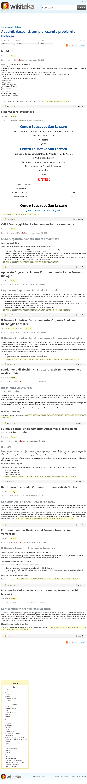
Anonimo (11, 328)
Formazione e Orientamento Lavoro (16, 739)
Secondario (8, 691)
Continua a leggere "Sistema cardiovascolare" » (21, 214)
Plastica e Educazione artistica (14, 762)
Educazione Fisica (10, 758)
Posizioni (7, 51)
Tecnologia (8, 751)
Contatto (83, 777)
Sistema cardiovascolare (17, 111)
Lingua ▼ (83, 1)
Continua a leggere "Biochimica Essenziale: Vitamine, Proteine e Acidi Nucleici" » (46, 519)
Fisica (6, 718)
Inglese (7, 722)
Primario (7, 689)
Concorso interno (10, 699)
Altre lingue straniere (11, 749)
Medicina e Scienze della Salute (15, 737)
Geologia (7, 753)
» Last (82, 45)
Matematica (8, 714)
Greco (7, 747)
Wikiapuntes (36, 777)
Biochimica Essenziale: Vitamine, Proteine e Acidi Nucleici (39, 487)
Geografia (8, 724)
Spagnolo (8, 743)
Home (3, 27)
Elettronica (8, 728)
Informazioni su (65, 777)
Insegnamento (9, 735)
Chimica (7, 720)
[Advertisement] (43, 19)
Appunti (10, 27)
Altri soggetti (9, 706)
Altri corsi (8, 701)
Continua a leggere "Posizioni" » (57, 101)
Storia (6, 710)
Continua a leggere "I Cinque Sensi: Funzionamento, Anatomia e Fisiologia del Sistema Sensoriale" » (40, 477)
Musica (7, 754)
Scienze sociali (9, 731)
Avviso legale (75, 777)
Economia (8, 729)
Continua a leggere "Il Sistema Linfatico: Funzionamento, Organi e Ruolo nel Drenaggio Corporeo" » (41, 359)
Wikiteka (56, 777)
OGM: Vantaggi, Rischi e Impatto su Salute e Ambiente (37, 224)
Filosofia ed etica (10, 712)
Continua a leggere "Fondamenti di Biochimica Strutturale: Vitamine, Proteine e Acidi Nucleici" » (43, 416)
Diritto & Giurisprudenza (12, 733)
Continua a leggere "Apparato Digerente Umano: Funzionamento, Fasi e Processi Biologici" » (37, 310)
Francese (8, 741)
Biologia (18, 27)
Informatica (8, 726)
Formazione (8, 695)
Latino (7, 745)
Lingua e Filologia (10, 708)
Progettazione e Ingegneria (13, 760)
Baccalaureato (9, 693)
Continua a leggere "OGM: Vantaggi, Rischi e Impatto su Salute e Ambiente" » (31, 262)
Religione (8, 756)
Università (8, 697)
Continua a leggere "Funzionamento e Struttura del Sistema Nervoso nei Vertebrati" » (46, 579)
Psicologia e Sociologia (12, 764)
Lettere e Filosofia (10, 766)
